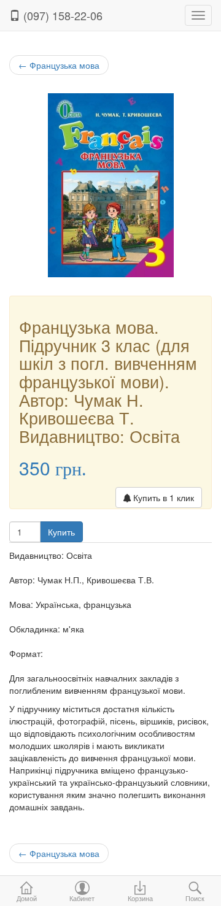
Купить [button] (61, 532)
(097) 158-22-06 (61, 15)
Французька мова (58, 65)
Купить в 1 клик (162, 497)
